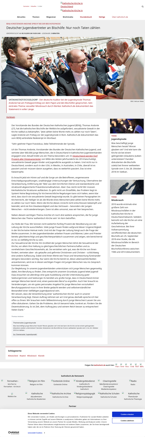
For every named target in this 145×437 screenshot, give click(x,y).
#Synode (41, 356)
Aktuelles (33, 6)
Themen (35, 17)
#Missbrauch (32, 356)
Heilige (102, 17)
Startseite (26, 6)
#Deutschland (13, 356)
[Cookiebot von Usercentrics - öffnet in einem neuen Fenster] (13, 432)
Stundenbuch (86, 17)
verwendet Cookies (35, 433)
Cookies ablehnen (127, 421)
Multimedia (68, 17)
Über (120, 17)
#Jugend (23, 356)
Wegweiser (51, 17)
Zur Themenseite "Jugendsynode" (25, 334)
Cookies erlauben (127, 414)
